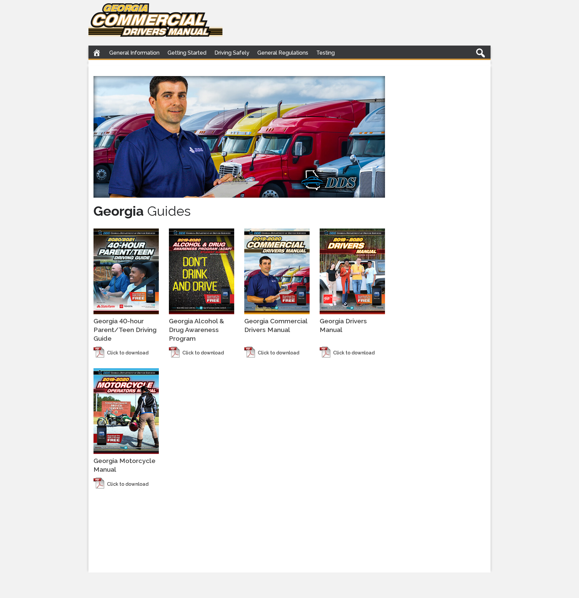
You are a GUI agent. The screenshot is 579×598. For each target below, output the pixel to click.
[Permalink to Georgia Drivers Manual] (352, 271)
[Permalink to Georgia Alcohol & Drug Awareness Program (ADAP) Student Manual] (201, 271)
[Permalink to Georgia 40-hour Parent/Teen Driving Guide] (126, 271)
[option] (239, 137)
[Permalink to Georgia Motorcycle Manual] (126, 410)
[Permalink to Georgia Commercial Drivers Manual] (277, 271)
